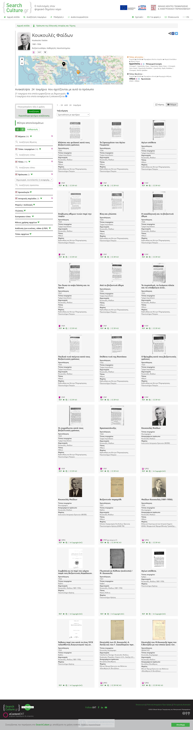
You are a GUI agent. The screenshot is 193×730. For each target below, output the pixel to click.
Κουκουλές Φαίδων (150, 428)
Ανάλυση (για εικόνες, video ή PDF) (31, 228)
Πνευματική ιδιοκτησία (182, 704)
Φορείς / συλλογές (24, 205)
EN (188, 17)
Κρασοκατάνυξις (108, 428)
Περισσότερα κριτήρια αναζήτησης (34, 115)
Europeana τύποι (23, 216)
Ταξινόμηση (62, 110)
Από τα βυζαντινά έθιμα (112, 285)
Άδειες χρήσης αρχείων (26, 222)
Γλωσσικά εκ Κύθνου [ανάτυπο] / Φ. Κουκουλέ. (116, 571)
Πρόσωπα (24, 174)
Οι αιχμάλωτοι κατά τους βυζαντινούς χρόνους (70, 429)
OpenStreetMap (98, 84)
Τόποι (23, 162)
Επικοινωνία (173, 17)
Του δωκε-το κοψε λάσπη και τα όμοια (74, 286)
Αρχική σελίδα (13, 17)
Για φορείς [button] (155, 17)
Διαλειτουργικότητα (79, 17)
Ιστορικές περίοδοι (29, 198)
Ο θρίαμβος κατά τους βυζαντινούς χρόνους (158, 357)
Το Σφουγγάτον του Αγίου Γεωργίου (112, 143)
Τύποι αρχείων (22, 234)
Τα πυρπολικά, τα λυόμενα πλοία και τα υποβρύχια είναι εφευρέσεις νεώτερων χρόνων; (157, 287)
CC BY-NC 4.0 (116, 542)
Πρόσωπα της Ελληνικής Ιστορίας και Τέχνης (55, 25)
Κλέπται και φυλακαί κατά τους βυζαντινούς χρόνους (74, 143)
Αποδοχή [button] (180, 725)
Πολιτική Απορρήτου (154, 704)
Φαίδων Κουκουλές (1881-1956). (157, 499)
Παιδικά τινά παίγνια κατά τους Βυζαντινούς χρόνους (74, 357)
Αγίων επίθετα (148, 142)
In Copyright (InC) (159, 471)
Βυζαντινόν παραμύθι (111, 499)
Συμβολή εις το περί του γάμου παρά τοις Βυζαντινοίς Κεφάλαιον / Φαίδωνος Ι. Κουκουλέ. (75, 573)
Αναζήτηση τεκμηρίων (36, 17)
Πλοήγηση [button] (57, 17)
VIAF (39, 52)
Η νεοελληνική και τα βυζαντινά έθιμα (157, 214)
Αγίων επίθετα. (149, 570)
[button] (78, 72)
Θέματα (23, 136)
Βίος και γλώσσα (108, 213)
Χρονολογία (23, 192)
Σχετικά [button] (138, 17)
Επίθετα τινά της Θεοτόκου (113, 356)
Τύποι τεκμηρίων (28, 149)
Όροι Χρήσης (167, 704)
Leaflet (88, 84)
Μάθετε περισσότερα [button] (90, 725)
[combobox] (34, 180)
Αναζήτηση (34, 111)
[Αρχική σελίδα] (31, 7)
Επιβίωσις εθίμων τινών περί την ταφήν (75, 214)
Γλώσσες (19, 210)
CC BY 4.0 (73, 185)
